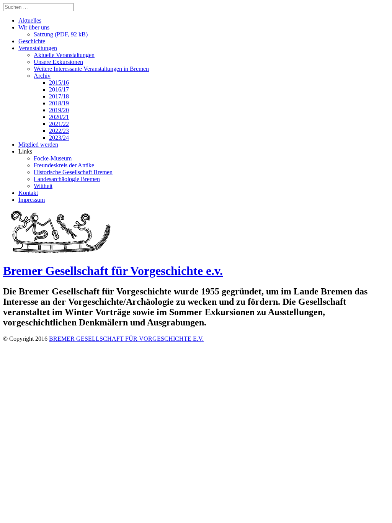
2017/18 (59, 96)
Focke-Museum (53, 158)
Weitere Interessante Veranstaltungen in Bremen (91, 68)
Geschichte (31, 41)
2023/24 (59, 137)
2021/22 (59, 124)
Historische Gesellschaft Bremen (73, 172)
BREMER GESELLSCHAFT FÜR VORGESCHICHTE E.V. (126, 338)
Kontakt (28, 193)
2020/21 (59, 117)
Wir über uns (33, 27)
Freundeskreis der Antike (64, 165)
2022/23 (59, 130)
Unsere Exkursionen (58, 62)
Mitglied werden (38, 144)
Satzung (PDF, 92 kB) (61, 34)
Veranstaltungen (37, 48)
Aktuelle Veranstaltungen (64, 55)
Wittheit (43, 186)
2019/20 (59, 110)
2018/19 (59, 103)
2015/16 (59, 82)
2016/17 (59, 89)
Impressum (31, 199)
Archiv (42, 75)
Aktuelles (29, 20)
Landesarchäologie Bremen (67, 179)
